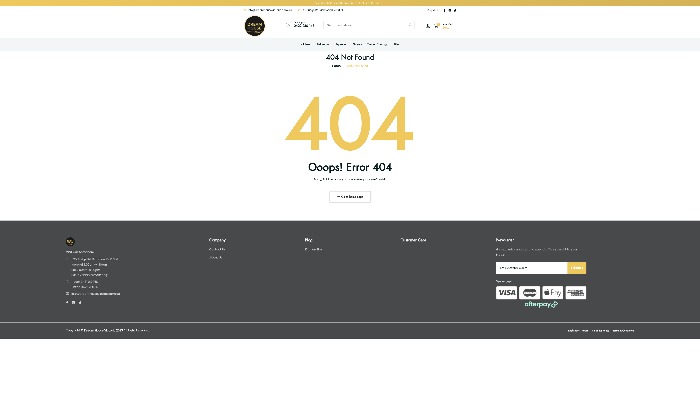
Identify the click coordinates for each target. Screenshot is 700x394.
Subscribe (577, 268)
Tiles (396, 44)
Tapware (341, 44)
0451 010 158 (89, 282)
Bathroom (323, 44)
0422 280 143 (304, 25)
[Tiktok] (455, 10)
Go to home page (351, 197)
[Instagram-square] (449, 10)
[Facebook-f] (444, 10)
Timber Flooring (377, 44)
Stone (356, 44)
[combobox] (369, 25)
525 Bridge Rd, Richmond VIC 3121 (322, 10)
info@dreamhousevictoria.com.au (269, 10)
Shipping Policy (600, 330)
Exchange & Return (578, 330)
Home (336, 66)
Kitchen (305, 44)
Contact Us (217, 249)
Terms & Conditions (623, 330)
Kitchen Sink (313, 249)
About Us (215, 257)
